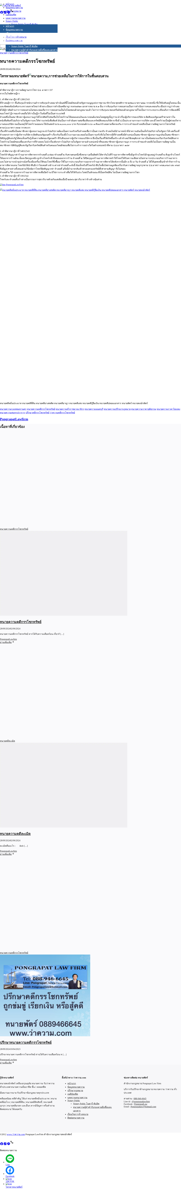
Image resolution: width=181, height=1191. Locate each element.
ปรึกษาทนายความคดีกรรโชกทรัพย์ (26, 1042)
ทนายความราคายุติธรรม (143, 409)
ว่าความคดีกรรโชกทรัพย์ (62, 412)
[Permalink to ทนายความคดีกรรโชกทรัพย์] (63, 615)
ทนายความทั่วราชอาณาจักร (70, 409)
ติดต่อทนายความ (14, 62)
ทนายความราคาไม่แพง (168, 409)
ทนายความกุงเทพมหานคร (13, 409)
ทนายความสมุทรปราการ (12, 412)
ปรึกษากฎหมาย (13, 33)
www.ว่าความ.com (16, 1134)
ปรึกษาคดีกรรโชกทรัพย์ (37, 412)
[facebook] (1, 13)
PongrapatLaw (140, 1104)
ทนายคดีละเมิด (7, 741)
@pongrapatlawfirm (141, 1101)
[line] (8, 13)
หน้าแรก (10, 26)
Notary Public (12, 43)
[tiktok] (5, 13)
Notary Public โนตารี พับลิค (24, 46)
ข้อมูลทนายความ (14, 29)
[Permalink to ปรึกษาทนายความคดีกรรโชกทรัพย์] (45, 1035)
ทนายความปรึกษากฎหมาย (117, 409)
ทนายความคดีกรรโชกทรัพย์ (41, 409)
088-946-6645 (140, 1098)
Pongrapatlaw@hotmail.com (143, 1106)
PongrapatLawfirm (14, 419)
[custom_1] (12, 13)
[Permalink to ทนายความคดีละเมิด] (63, 827)
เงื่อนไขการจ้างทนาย (16, 59)
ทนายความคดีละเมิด (15, 834)
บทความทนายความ (16, 40)
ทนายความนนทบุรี (94, 409)
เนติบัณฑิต (11, 36)
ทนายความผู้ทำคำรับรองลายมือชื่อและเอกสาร (34, 50)
